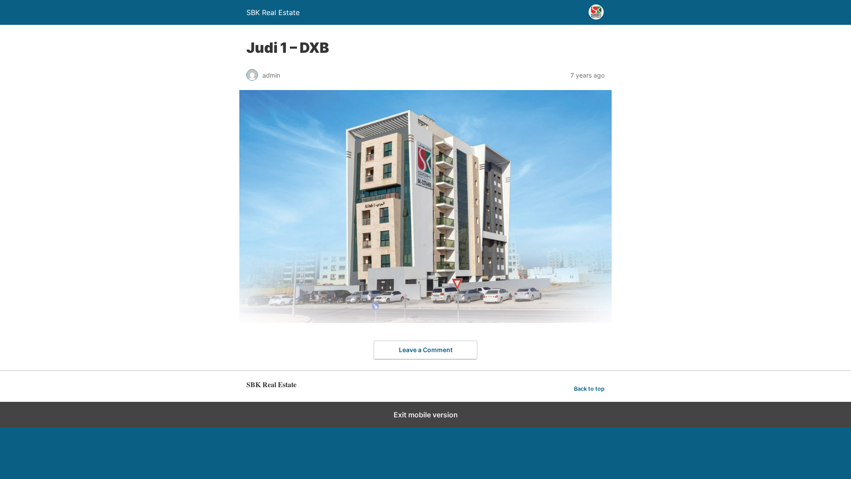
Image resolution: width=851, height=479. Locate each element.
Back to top (589, 388)
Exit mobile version (426, 414)
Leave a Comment (426, 349)
